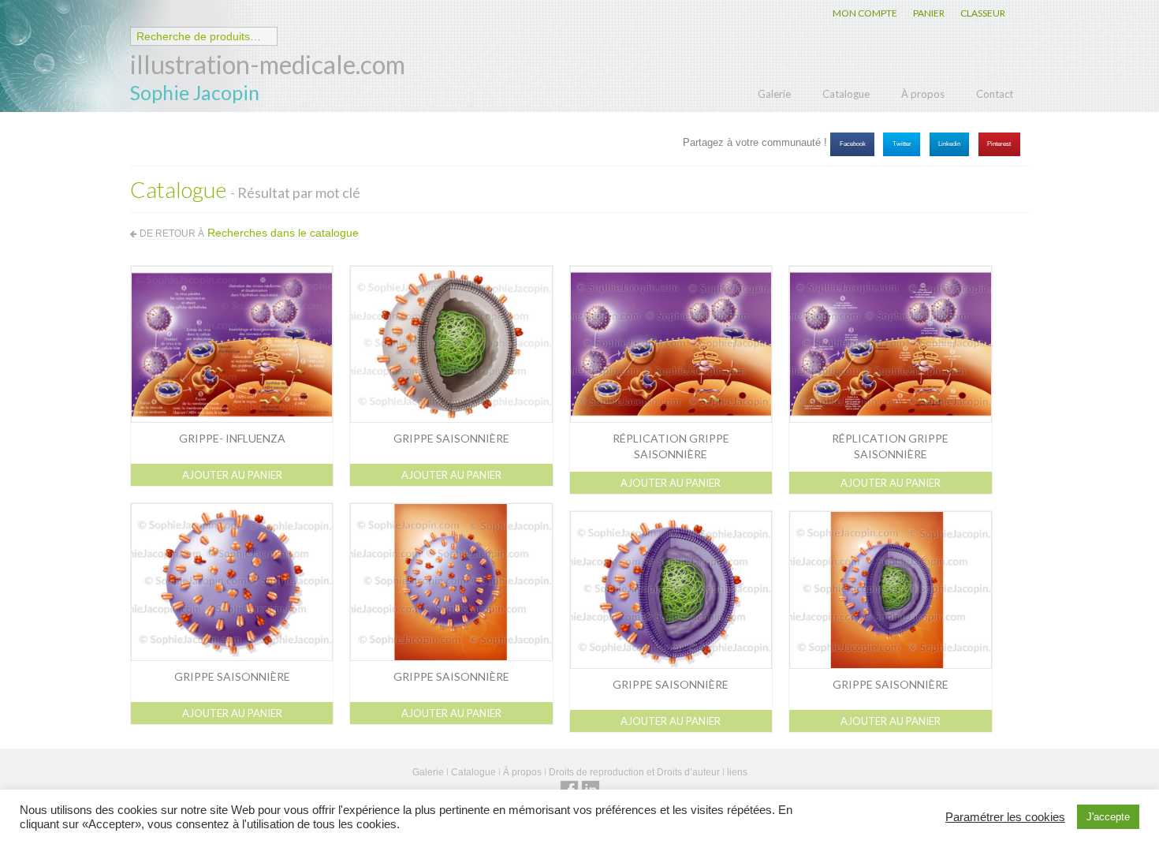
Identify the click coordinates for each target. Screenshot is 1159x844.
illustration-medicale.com (267, 64)
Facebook (853, 144)
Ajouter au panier (232, 475)
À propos (923, 94)
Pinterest (999, 144)
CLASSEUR (982, 13)
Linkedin (949, 144)
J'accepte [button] (1108, 817)
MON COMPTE (865, 13)
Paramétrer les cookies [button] (1005, 817)
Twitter (902, 144)
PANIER (929, 13)
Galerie (774, 94)
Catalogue (846, 94)
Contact (994, 94)
